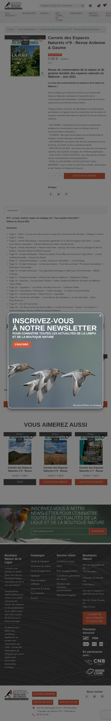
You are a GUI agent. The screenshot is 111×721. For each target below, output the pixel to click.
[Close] (100, 315)
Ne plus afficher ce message (87, 405)
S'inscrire (21, 344)
